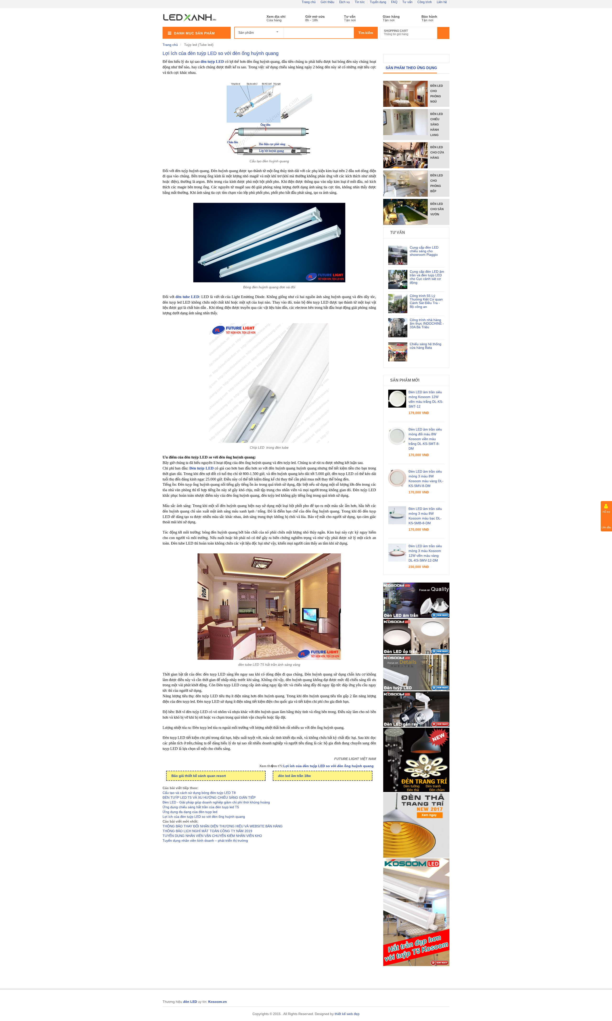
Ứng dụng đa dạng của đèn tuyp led (190, 812)
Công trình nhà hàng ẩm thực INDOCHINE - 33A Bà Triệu (427, 323)
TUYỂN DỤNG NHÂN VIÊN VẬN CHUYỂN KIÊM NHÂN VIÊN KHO (212, 836)
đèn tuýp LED (212, 62)
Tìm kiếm (365, 33)
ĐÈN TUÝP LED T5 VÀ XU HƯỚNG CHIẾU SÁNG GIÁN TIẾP (209, 797)
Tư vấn (407, 2)
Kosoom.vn (217, 1002)
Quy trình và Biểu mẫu (385, 16)
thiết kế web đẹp (347, 1014)
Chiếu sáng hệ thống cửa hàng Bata (425, 345)
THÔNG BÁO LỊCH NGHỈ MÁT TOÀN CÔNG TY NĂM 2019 (207, 831)
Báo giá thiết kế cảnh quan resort (198, 776)
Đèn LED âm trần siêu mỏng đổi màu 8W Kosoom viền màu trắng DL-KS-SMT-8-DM (425, 438)
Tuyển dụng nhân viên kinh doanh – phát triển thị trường (205, 840)
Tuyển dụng (378, 2)
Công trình (424, 2)
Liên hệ (442, 2)
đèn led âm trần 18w (294, 776)
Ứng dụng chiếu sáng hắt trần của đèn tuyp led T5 (201, 807)
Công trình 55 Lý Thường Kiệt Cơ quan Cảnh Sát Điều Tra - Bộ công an (426, 301)
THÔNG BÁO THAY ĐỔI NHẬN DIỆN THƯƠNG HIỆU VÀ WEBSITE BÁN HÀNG (223, 826)
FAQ (394, 2)
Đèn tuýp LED (201, 468)
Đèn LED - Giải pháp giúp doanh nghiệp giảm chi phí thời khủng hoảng (216, 802)
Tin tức (360, 2)
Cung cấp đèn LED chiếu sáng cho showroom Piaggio (424, 251)
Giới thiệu (327, 2)
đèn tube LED (187, 297)
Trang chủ (309, 2)
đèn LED (190, 1002)
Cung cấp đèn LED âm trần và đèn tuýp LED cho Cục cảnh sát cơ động (427, 277)
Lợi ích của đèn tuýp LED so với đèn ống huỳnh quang (221, 53)
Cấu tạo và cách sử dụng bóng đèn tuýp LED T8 (199, 793)
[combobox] (259, 30)
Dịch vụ (344, 2)
